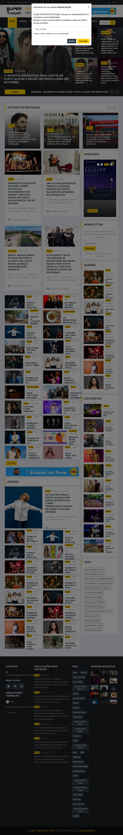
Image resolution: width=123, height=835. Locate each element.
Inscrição (83, 41)
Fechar (72, 41)
